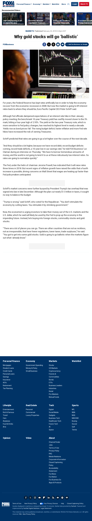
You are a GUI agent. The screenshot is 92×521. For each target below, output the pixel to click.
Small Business (31, 371)
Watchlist (55, 4)
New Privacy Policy (30, 503)
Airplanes (6, 421)
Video (29, 438)
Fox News (52, 474)
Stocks (51, 365)
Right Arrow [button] (87, 18)
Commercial (30, 412)
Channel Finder (54, 442)
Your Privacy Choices (51, 503)
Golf (73, 427)
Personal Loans (8, 374)
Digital (51, 409)
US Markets (53, 368)
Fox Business (8, 4)
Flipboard (44, 498)
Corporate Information (57, 459)
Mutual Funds (54, 397)
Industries (52, 388)
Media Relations (55, 457)
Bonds (51, 380)
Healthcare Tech (55, 421)
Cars (4, 418)
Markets (46, 4)
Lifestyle (7, 405)
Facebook (44, 44)
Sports (75, 405)
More (64, 4)
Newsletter (58, 498)
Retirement (7, 385)
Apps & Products (55, 483)
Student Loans (8, 368)
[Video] (46, 74)
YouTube (39, 498)
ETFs (51, 383)
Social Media (53, 412)
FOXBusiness (8, 44)
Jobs (51, 445)
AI (49, 427)
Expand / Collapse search (68, 4)
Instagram (35, 498)
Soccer (74, 424)
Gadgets (52, 415)
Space (51, 430)
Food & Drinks (8, 424)
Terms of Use (54, 448)
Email (62, 44)
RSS (53, 498)
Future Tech (53, 424)
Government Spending (34, 365)
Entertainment (8, 409)
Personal (29, 409)
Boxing (74, 421)
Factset (73, 506)
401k (5, 383)
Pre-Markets (53, 394)
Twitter (49, 44)
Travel (5, 415)
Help (62, 503)
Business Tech (54, 418)
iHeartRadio (67, 498)
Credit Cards (7, 371)
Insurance (6, 380)
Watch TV (84, 4)
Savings (6, 377)
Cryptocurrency (54, 371)
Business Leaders (55, 385)
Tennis (74, 430)
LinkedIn (49, 498)
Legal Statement (46, 508)
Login (74, 4)
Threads (53, 44)
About (52, 438)
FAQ (50, 454)
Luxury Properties (32, 415)
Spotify (62, 498)
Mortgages (7, 365)
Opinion (6, 438)
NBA (73, 412)
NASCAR (75, 418)
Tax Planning (8, 388)
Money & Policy (31, 368)
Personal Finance (23, 4)
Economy (36, 4)
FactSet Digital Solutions (31, 508)
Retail (51, 391)
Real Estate (31, 405)
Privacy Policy (54, 451)
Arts (4, 427)
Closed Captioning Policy (75, 503)
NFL (73, 409)
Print (58, 44)
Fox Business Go (55, 480)
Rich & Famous (8, 412)
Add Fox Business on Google (78, 44)
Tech (51, 405)
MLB (73, 415)
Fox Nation (53, 477)
